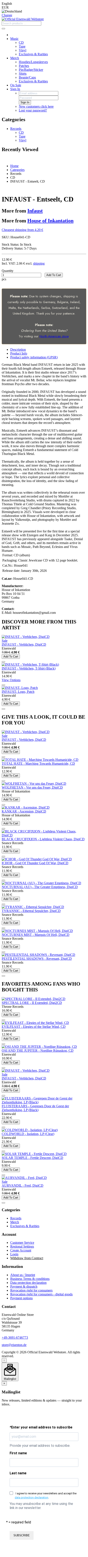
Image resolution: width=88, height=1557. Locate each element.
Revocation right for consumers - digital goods (41, 1294)
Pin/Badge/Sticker (31, 69)
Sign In (15, 89)
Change (7, 15)
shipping (39, 263)
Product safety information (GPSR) (34, 357)
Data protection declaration (28, 1282)
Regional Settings (22, 1246)
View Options (11, 680)
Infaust (35, 211)
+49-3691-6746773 (15, 1337)
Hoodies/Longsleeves (33, 62)
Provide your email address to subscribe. (40, 1446)
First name (18, 1453)
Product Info (18, 353)
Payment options (21, 1298)
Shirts (22, 73)
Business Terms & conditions (30, 1279)
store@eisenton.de (14, 1345)
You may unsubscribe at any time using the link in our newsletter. (41, 1506)
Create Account (20, 1250)
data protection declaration (31, 1497)
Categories (17, 170)
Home (14, 166)
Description (18, 349)
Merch (14, 58)
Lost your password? (33, 110)
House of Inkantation (50, 220)
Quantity (7, 271)
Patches (24, 66)
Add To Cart (53, 275)
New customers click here (36, 106)
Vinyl (22, 50)
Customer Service (22, 1242)
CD (21, 42)
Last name (18, 1473)
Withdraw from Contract (26, 1258)
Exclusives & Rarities (33, 54)
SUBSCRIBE (21, 1535)
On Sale (15, 85)
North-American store (54, 336)
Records (15, 128)
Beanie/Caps (27, 77)
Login (14, 1254)
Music (14, 38)
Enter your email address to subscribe (41, 1427)
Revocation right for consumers (31, 1290)
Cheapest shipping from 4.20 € (22, 230)
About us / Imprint (22, 1275)
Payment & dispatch (23, 1286)
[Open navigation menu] (3, 28)
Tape (22, 46)
